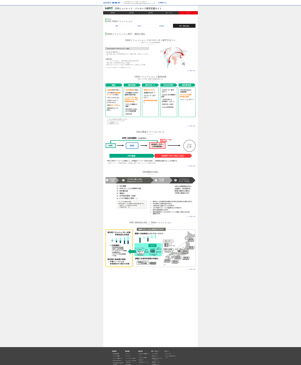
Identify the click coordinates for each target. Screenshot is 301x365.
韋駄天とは (163, 2)
